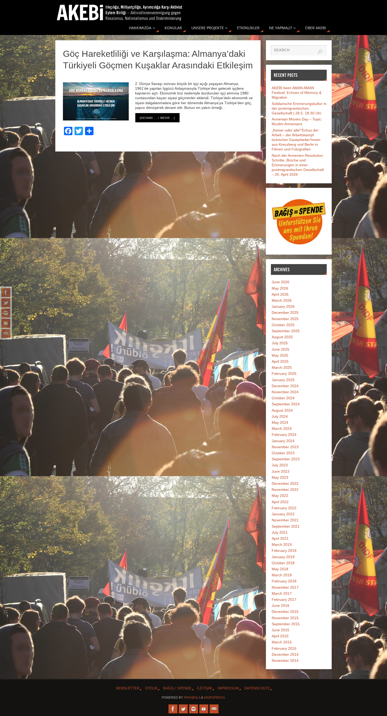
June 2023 (280, 471)
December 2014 (285, 654)
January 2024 (283, 441)
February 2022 (284, 508)
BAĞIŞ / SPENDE (177, 688)
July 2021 (280, 532)
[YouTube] (5, 323)
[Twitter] (5, 302)
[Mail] (5, 333)
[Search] (320, 51)
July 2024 (280, 416)
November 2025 (285, 319)
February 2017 (284, 599)
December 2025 (285, 312)
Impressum (228, 688)
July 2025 (280, 343)
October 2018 (283, 563)
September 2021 (286, 526)
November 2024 (285, 392)
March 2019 (282, 544)
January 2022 (283, 514)
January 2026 (283, 306)
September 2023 (286, 459)
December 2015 (285, 611)
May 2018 (280, 569)
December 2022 (285, 483)
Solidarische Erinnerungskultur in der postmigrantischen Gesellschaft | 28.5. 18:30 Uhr (299, 108)
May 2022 (280, 495)
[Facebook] (5, 292)
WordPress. (215, 697)
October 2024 (283, 398)
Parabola (192, 697)
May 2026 (280, 288)
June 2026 (280, 282)
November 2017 (285, 587)
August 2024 (282, 410)
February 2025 (284, 373)
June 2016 (280, 605)
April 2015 (280, 636)
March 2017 (282, 593)
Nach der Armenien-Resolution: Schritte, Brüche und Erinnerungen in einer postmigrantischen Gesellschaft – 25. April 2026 (298, 165)
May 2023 (280, 477)
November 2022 (285, 489)
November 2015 (285, 618)
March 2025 (282, 367)
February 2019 (284, 550)
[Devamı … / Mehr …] (157, 117)
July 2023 (280, 465)
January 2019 (283, 557)
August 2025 (282, 337)
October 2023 (283, 453)
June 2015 (280, 630)
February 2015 (284, 648)
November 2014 (285, 660)
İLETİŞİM (204, 688)
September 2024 (286, 404)
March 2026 (282, 300)
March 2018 (282, 575)
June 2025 (280, 349)
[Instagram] (5, 313)
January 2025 (283, 380)
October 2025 (283, 325)
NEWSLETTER (127, 688)
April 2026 (280, 294)
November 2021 (285, 520)
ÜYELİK (151, 688)
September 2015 (286, 624)
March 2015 (282, 642)
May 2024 (280, 422)
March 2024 (282, 428)
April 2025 (280, 361)
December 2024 (285, 386)
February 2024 (284, 434)
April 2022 (280, 502)
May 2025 (280, 355)
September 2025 (286, 331)
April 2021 (280, 538)
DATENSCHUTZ (257, 688)
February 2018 (284, 581)
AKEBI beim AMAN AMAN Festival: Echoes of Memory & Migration (296, 92)
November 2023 (285, 447)
